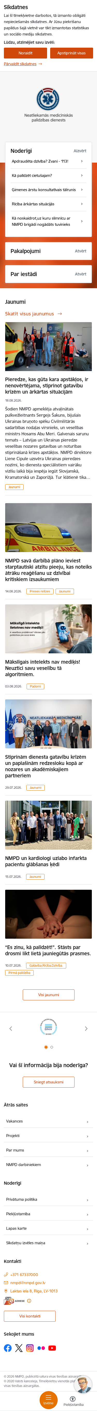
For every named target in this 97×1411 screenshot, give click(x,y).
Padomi (35, 686)
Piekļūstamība (18, 1213)
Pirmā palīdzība (19, 973)
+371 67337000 (24, 1274)
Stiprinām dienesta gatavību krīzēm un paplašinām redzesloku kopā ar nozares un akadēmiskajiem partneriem (45, 766)
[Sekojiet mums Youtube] (52, 1348)
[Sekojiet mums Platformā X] (19, 1348)
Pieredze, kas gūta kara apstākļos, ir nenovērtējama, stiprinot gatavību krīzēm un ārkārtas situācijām (46, 385)
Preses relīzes (40, 591)
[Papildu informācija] (29, 1301)
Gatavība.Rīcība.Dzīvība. (46, 965)
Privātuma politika (21, 1199)
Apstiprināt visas (71, 52)
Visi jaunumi (48, 994)
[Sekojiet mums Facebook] (8, 1348)
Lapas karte (16, 1228)
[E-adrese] (14, 1301)
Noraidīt (25, 52)
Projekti (12, 1135)
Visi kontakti (29, 1316)
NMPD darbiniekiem (23, 1164)
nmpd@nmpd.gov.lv (27, 1282)
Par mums (15, 1150)
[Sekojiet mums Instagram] (30, 1348)
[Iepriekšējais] (10, 1028)
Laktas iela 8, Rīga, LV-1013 (34, 1291)
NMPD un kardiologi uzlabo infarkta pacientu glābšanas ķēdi (46, 861)
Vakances (14, 1121)
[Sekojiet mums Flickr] (41, 1348)
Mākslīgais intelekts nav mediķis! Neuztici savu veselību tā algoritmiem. (42, 668)
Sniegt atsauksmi (48, 1082)
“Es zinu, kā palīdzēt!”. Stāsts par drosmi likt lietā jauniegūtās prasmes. (48, 950)
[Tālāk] (86, 1028)
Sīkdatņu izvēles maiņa (25, 1242)
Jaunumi (14, 487)
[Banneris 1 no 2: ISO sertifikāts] (48, 1028)
